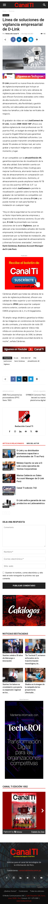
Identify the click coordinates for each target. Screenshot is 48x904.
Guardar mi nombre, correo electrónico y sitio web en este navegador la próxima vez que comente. (23, 575)
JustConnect (8, 361)
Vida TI (5, 652)
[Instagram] (16, 431)
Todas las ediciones (37, 891)
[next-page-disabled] (8, 513)
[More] (37, 39)
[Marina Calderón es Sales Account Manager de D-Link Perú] (9, 478)
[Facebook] (13, 39)
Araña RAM (6, 469)
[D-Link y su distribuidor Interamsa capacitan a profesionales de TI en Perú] (9, 453)
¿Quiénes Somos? (10, 891)
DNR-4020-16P (26, 358)
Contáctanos (23, 891)
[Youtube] (37, 431)
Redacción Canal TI (12, 34)
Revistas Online (8, 494)
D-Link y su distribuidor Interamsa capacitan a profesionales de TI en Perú (30, 453)
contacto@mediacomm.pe (30, 870)
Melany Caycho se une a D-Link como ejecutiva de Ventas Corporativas (30, 466)
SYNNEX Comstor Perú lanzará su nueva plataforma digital (35, 397)
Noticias (11, 11)
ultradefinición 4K (33, 361)
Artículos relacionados (13, 443)
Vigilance (7, 364)
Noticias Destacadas (15, 633)
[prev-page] (4, 513)
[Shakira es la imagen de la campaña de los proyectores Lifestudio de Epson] (35, 675)
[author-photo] (24, 422)
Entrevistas (29, 652)
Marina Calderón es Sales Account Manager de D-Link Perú (30, 478)
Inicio (4, 11)
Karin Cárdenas (19, 361)
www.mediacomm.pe (24, 901)
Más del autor (33, 443)
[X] (25, 39)
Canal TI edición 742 (27, 488)
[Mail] (27, 431)
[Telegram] (30, 39)
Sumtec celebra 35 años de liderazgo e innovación (13, 658)
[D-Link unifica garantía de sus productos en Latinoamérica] (9, 503)
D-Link (16, 358)
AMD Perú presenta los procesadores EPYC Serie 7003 (12, 397)
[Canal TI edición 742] (9, 490)
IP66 (34, 358)
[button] (4, 4)
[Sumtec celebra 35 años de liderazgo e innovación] (13, 646)
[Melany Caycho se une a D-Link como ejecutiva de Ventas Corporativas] (9, 465)
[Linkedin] (19, 39)
